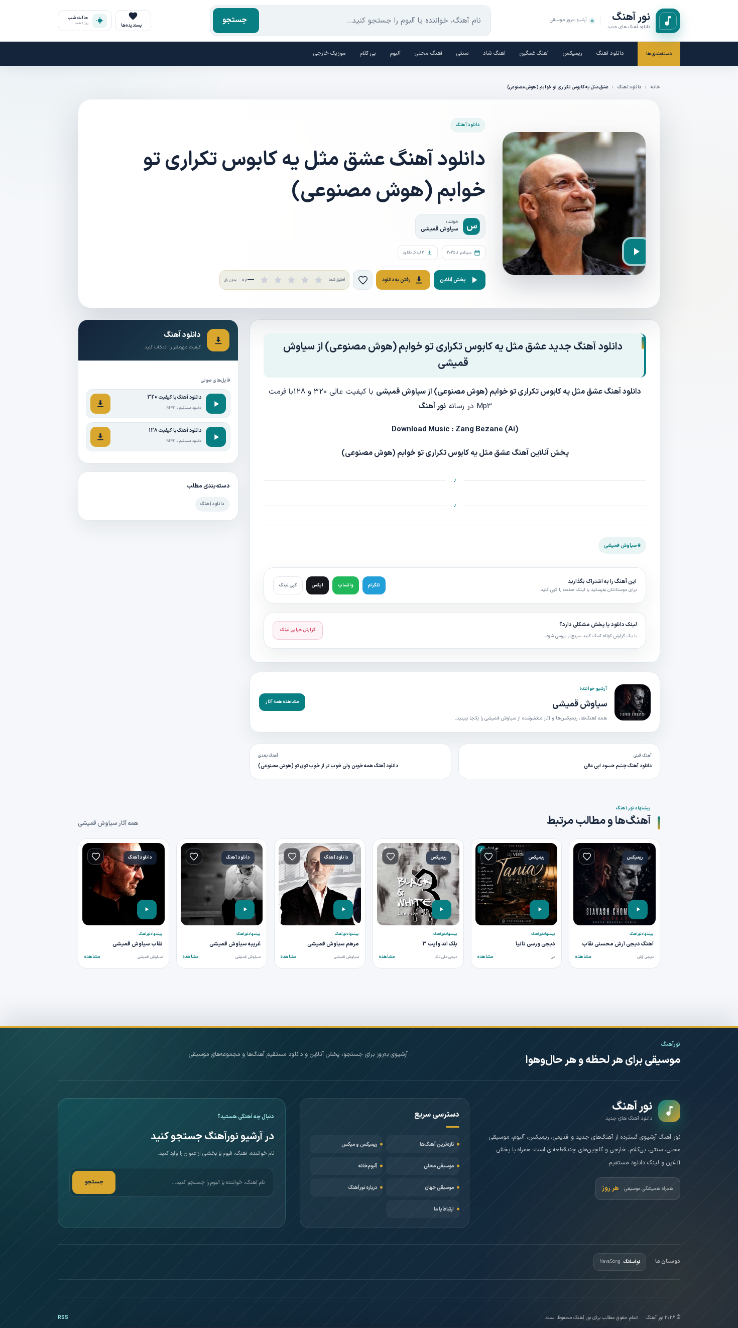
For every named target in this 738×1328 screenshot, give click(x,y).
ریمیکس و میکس (359, 1144)
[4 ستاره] (305, 280)
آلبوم (395, 53)
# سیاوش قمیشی (622, 545)
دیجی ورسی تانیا (535, 944)
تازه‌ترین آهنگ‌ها (437, 1144)
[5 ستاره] (318, 280)
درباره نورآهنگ (362, 1187)
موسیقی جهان (439, 1187)
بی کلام (368, 53)
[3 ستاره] (291, 280)
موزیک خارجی (329, 53)
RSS (63, 1317)
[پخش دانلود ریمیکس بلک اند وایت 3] (441, 909)
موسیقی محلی (439, 1166)
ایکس (317, 585)
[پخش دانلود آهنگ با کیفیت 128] (216, 437)
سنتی (462, 53)
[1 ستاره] (264, 280)
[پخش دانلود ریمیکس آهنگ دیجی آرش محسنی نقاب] (638, 909)
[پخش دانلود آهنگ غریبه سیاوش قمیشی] (245, 909)
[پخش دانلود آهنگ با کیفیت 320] (216, 404)
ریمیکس (572, 53)
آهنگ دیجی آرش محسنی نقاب (618, 944)
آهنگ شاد (494, 53)
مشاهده (583, 956)
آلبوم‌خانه (367, 1166)
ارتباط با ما (444, 1209)
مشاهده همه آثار (282, 701)
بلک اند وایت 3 (439, 944)
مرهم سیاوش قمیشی (333, 944)
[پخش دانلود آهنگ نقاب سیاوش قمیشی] (147, 909)
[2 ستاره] (278, 280)
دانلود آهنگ (610, 53)
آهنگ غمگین (534, 53)
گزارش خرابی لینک (297, 630)
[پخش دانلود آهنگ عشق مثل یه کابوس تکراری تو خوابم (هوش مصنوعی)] (636, 251)
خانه (655, 87)
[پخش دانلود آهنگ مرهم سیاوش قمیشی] (343, 909)
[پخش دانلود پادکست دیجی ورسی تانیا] (539, 909)
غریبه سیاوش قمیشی (235, 944)
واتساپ (345, 585)
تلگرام (374, 585)
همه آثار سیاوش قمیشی (108, 823)
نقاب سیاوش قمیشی (137, 944)
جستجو (234, 20)
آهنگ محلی (428, 53)
